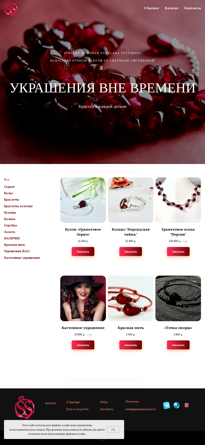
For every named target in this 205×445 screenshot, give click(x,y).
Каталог (171, 8)
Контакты (192, 8)
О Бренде (151, 8)
